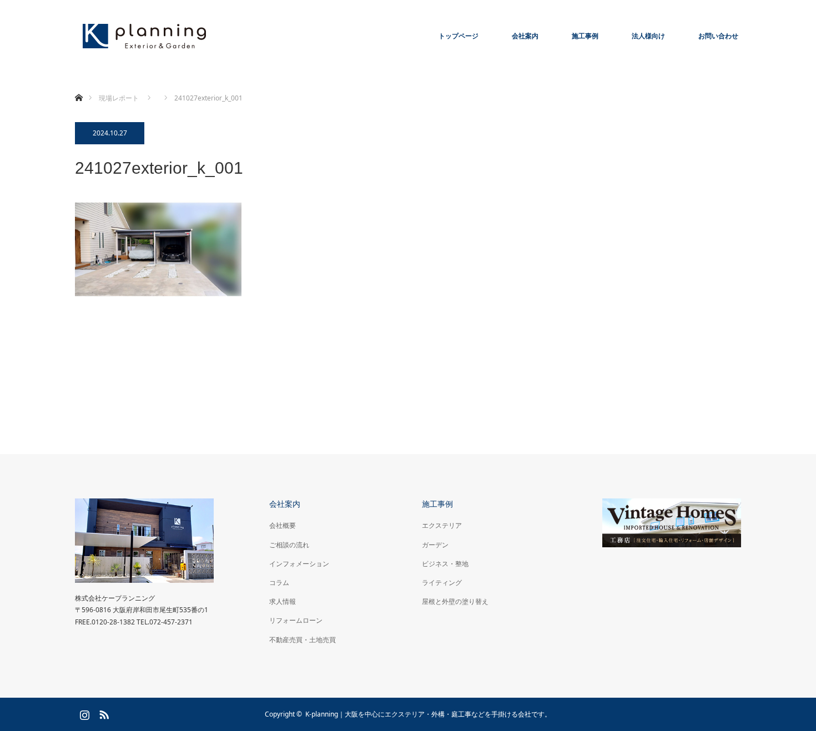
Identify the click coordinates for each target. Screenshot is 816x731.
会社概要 (282, 525)
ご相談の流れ (289, 544)
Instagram (83, 712)
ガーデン (435, 544)
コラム (279, 582)
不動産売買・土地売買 (302, 639)
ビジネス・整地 (445, 563)
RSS (102, 712)
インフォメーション (299, 563)
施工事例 (585, 36)
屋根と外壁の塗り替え (455, 601)
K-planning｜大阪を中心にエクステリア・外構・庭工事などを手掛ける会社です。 (428, 714)
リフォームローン (296, 620)
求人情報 (282, 601)
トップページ (458, 36)
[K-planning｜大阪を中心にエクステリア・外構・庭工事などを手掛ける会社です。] (144, 36)
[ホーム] (78, 84)
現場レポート (119, 98)
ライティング (442, 582)
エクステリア (442, 525)
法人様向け (648, 36)
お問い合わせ (718, 36)
